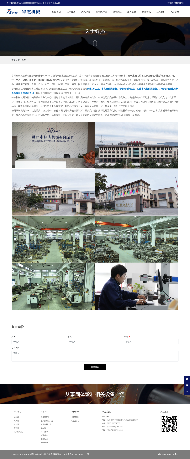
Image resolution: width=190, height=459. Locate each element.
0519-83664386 (113, 423)
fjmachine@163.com (115, 426)
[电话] (187, 379)
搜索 (176, 11)
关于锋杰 (22, 60)
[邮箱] (187, 385)
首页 (13, 60)
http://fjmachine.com (115, 430)
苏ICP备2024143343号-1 (168, 454)
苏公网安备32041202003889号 (76, 454)
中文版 (170, 3)
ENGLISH (179, 3)
